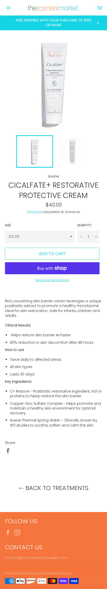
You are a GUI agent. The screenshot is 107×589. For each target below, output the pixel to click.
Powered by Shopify (59, 573)
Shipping (34, 212)
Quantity (84, 225)
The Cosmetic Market (30, 573)
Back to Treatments (56, 488)
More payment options (52, 280)
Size (8, 225)
